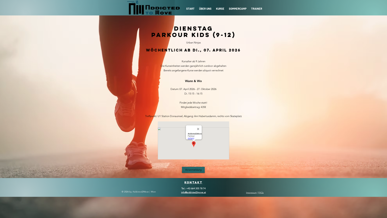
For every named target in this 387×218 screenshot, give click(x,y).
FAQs (261, 192)
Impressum (251, 192)
